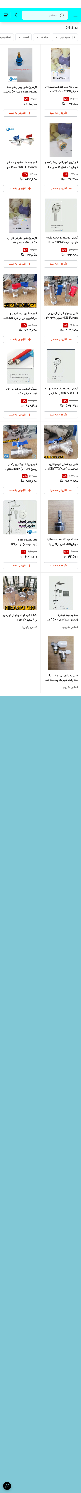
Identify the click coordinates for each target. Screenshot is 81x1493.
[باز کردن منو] (75, 15)
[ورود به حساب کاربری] (16, 15)
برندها (44, 37)
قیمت (26, 37)
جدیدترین (65, 37)
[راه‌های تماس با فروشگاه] (7, 1486)
